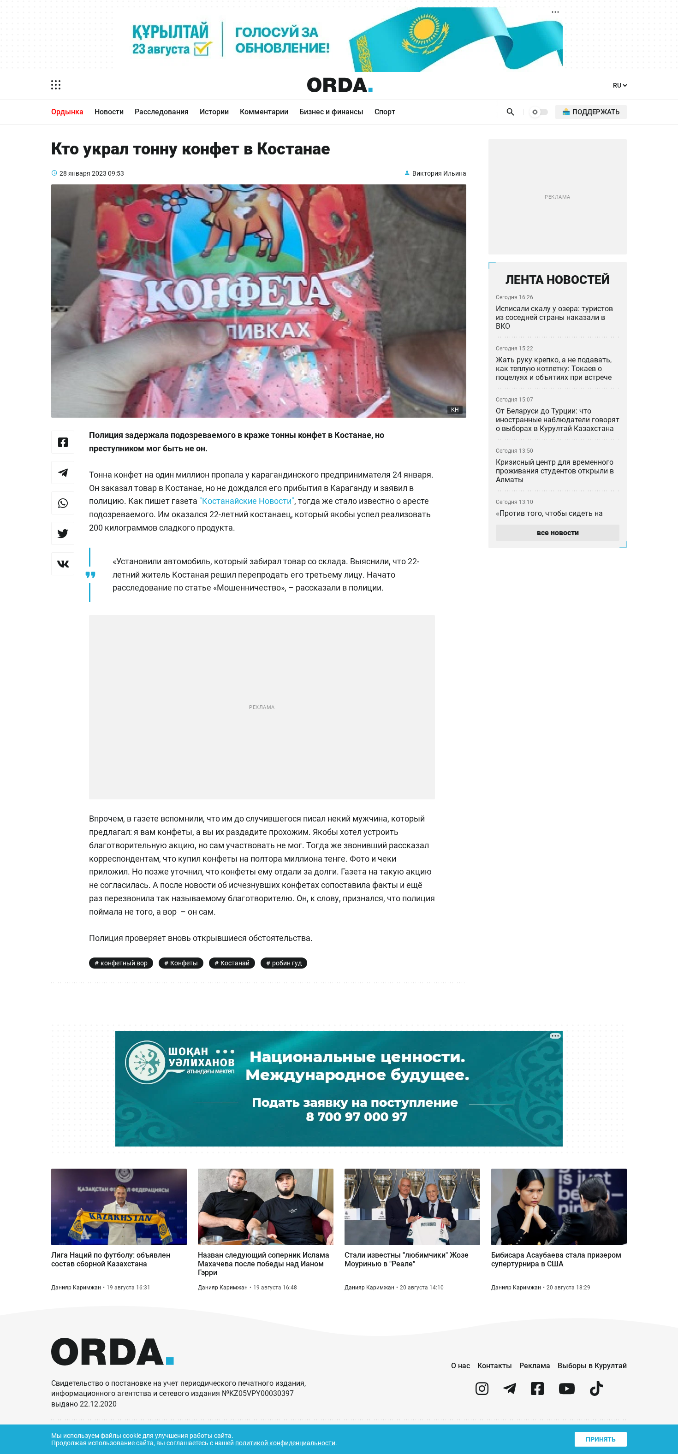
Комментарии (264, 111)
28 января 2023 (83, 173)
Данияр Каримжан (76, 1287)
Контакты (494, 1365)
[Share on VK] (62, 563)
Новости (109, 111)
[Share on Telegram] (62, 472)
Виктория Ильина (439, 173)
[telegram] (510, 1392)
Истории (214, 111)
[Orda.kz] (112, 1374)
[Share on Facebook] (62, 442)
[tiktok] (596, 1392)
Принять (601, 1439)
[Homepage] (340, 84)
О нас (460, 1365)
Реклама (534, 1365)
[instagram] (482, 1392)
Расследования (162, 111)
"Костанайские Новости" (246, 501)
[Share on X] (62, 533)
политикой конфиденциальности (285, 1443)
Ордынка (67, 111)
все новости (558, 532)
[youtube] (567, 1392)
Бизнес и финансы (331, 111)
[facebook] (537, 1392)
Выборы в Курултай (592, 1365)
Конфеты (184, 963)
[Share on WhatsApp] (62, 502)
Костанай (235, 963)
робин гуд (287, 963)
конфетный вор (124, 963)
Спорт (385, 111)
